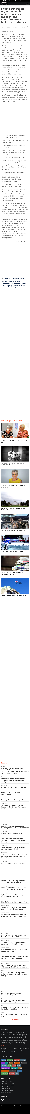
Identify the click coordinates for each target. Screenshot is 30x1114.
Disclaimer (22, 1105)
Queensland (24, 1063)
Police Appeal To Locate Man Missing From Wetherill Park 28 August (14, 936)
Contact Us (3, 1109)
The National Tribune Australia (17, 1111)
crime (17, 1073)
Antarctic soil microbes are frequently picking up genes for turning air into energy (14, 974)
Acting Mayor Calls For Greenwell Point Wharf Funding (13, 1001)
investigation (5, 1073)
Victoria (11, 1063)
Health (20, 283)
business (19, 1071)
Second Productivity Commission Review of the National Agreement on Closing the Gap (14, 807)
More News (15, 1019)
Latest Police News (6, 1088)
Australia (7, 278)
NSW (7, 1063)
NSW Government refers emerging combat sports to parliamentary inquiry (13, 780)
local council (17, 1063)
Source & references (21, 241)
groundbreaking (13, 283)
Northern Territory (11, 287)
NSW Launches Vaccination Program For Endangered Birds (14, 1008)
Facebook (7, 1099)
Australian (13, 278)
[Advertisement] (15, 119)
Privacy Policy (13, 1109)
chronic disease (19, 280)
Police (3, 1063)
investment (11, 1073)
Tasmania (19, 287)
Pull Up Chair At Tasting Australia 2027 (15, 787)
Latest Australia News (6, 1081)
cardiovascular (20, 278)
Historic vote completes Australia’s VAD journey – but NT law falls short (14, 966)
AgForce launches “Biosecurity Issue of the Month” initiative (14, 895)
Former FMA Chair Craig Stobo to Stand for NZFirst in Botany (13, 881)
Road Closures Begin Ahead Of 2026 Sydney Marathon (14, 950)
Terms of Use (13, 1105)
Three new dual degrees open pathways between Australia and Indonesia (13, 840)
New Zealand (13, 1071)
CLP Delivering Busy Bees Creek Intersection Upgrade (12, 994)
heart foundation (18, 285)
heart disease (9, 285)
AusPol (14, 1065)
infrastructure (5, 1071)
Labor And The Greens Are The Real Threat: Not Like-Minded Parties (14, 888)
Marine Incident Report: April (11, 833)
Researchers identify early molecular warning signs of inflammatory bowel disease (14, 916)
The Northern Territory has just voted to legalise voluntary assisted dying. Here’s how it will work (14, 856)
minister (19, 1065)
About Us (3, 1105)
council (9, 1065)
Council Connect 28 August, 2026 (13, 863)
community (23, 1060)
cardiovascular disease (8, 280)
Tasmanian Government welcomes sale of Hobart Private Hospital (13, 908)
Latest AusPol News (6, 1092)
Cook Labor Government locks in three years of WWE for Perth (13, 943)
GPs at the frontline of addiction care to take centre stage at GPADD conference (14, 958)
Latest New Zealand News (7, 1087)
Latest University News (7, 1090)
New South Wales (6, 1068)
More (2, 1045)
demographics (6, 281)
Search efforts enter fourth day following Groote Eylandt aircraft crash (15, 827)
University (4, 1065)
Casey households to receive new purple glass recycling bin (13, 848)
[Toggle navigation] (27, 3)
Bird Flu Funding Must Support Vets (14, 902)
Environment (14, 1068)
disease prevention (15, 281)
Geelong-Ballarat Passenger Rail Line (14, 800)
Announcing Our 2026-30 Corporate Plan (14, 1015)
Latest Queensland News (7, 1085)
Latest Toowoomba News (7, 1083)
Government (5, 283)
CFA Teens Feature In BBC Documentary (10, 793)
